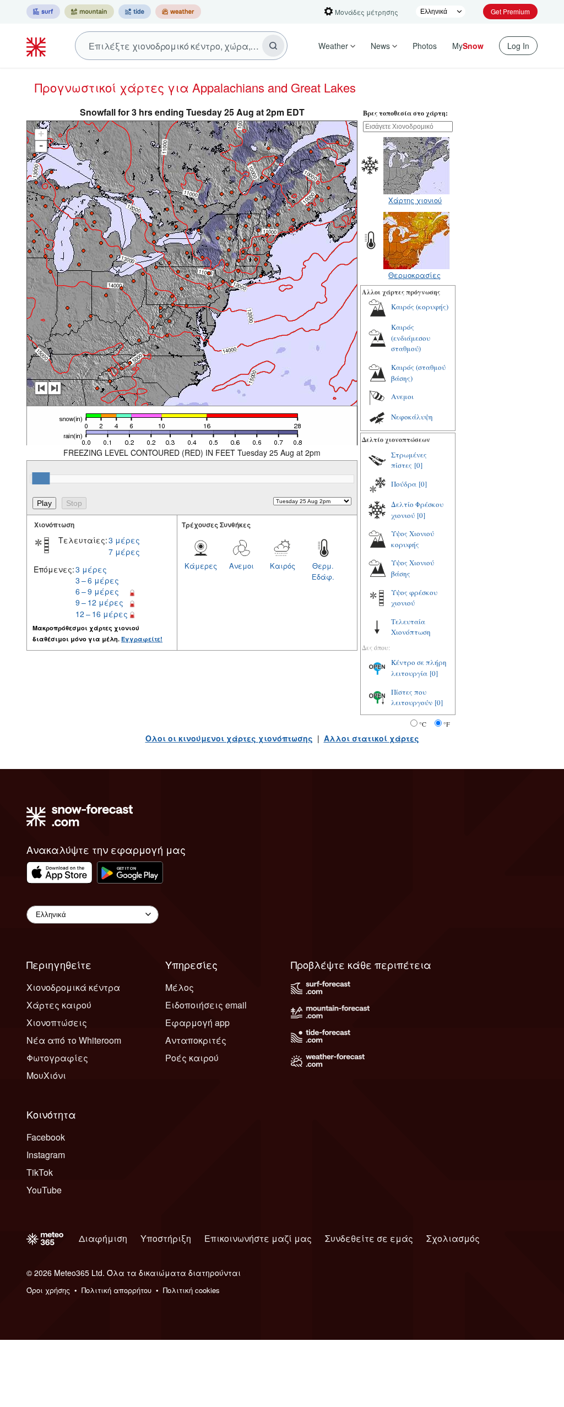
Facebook (45, 1137)
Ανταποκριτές (195, 1040)
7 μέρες (124, 551)
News (380, 45)
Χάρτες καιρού (58, 1005)
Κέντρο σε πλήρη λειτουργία (419, 667)
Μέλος (179, 987)
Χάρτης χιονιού (415, 200)
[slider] (41, 478)
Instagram (45, 1154)
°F (446, 723)
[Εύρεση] (273, 46)
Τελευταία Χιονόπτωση (411, 627)
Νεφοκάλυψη (412, 417)
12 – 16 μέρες (101, 613)
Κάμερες (201, 565)
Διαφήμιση (103, 1238)
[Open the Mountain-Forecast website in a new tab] (89, 11)
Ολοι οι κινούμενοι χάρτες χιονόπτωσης (229, 738)
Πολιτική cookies (191, 1290)
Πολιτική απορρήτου (116, 1290)
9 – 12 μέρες (99, 602)
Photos (425, 45)
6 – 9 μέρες (97, 591)
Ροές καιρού (192, 1057)
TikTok (39, 1172)
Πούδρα (403, 484)
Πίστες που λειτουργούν (411, 697)
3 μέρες (124, 540)
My (468, 45)
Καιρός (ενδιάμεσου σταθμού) (410, 337)
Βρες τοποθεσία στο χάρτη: (405, 113)
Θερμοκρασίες (414, 275)
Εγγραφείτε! (141, 639)
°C (422, 723)
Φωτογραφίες (57, 1057)
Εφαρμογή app (197, 1022)
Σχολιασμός (453, 1238)
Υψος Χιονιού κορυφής (412, 538)
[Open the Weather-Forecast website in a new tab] (178, 11)
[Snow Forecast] (37, 46)
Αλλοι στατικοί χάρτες (371, 738)
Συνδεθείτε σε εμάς (369, 1238)
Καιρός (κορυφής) (419, 307)
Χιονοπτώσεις (56, 1022)
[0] (418, 465)
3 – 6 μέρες (97, 580)
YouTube (44, 1190)
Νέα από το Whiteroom (73, 1040)
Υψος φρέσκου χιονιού (414, 597)
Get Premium (510, 11)
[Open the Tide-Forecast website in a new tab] (134, 11)
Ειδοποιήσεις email (206, 1005)
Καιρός (282, 565)
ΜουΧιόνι (46, 1075)
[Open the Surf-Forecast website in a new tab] (43, 11)
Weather (333, 45)
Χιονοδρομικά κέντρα (73, 987)
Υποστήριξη (165, 1238)
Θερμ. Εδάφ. (323, 571)
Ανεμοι (241, 565)
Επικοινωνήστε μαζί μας (258, 1238)
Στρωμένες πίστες (409, 460)
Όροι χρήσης (48, 1290)
